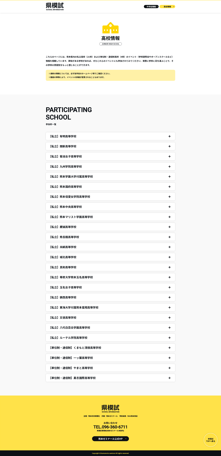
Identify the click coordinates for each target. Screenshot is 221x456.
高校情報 (167, 6)
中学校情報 (151, 6)
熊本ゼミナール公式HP (110, 438)
